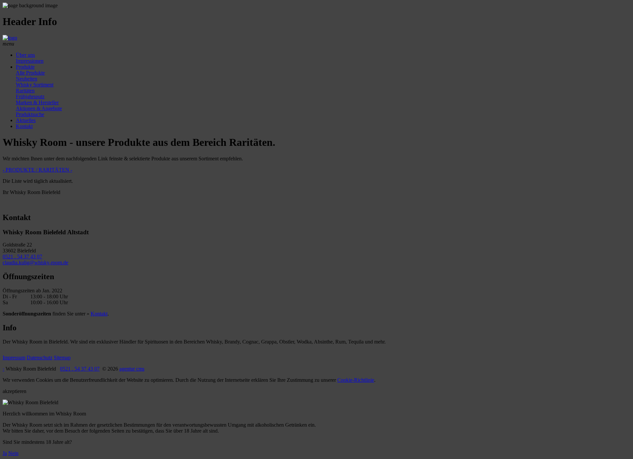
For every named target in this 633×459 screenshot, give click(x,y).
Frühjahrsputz (30, 96)
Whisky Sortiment (34, 84)
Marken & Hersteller (37, 102)
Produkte (25, 67)
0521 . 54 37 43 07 (22, 256)
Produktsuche (30, 114)
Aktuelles (26, 120)
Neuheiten (26, 79)
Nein (13, 453)
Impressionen (30, 61)
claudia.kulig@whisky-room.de (35, 262)
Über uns (25, 55)
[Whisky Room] (10, 38)
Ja (5, 453)
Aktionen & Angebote (39, 108)
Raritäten (25, 90)
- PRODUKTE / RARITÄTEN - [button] (37, 170)
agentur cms (131, 369)
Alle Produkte (30, 73)
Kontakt (24, 126)
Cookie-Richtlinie (355, 380)
